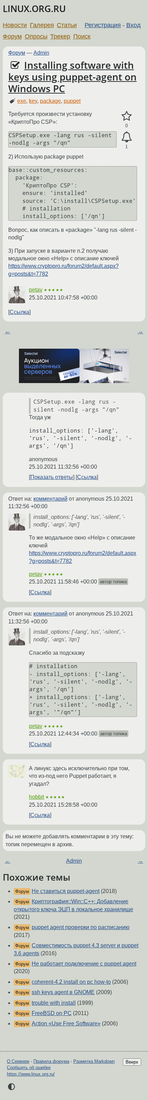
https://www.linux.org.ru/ (31, 1074)
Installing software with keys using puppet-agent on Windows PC (72, 76)
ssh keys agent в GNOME (63, 992)
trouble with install (54, 1003)
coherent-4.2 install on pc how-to (71, 982)
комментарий (50, 499)
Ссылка (19, 312)
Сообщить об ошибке (29, 1067)
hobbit (36, 797)
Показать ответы (51, 477)
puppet (72, 101)
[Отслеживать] (126, 137)
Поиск (82, 36)
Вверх (132, 1062)
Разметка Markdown (94, 1061)
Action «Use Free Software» (66, 1023)
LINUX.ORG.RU (34, 9)
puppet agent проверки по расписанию (80, 927)
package (50, 101)
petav (35, 290)
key (33, 101)
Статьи (67, 25)
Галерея (42, 25)
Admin (41, 53)
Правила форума (51, 1061)
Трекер (60, 36)
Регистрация (103, 25)
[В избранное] (126, 116)
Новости (15, 25)
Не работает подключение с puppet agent (84, 964)
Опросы (36, 36)
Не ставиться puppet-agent (65, 891)
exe (21, 101)
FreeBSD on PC (52, 1013)
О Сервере (18, 1061)
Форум (12, 36)
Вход (133, 25)
